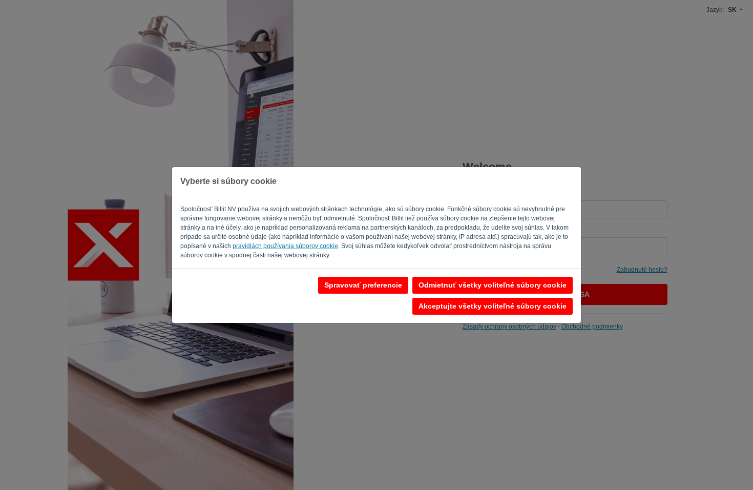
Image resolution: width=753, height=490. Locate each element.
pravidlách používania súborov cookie (285, 246)
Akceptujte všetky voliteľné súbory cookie (493, 306)
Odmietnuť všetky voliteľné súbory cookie (493, 285)
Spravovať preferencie (363, 285)
